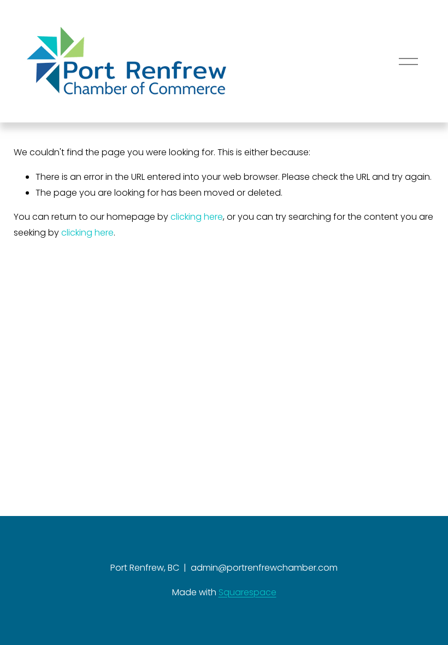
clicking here (196, 216)
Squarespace (247, 592)
